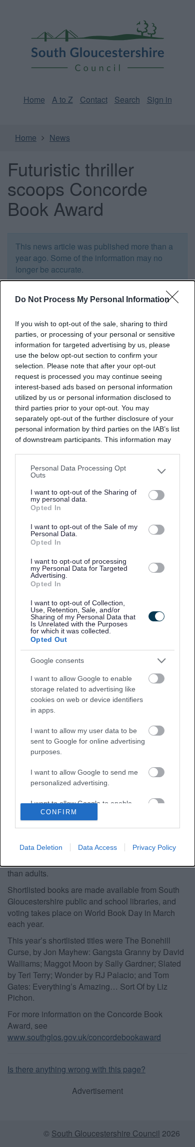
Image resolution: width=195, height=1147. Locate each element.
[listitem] (97, 472)
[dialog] (97, 574)
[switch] (156, 495)
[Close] (175, 300)
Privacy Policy (154, 847)
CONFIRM (59, 812)
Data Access (97, 847)
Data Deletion (41, 847)
